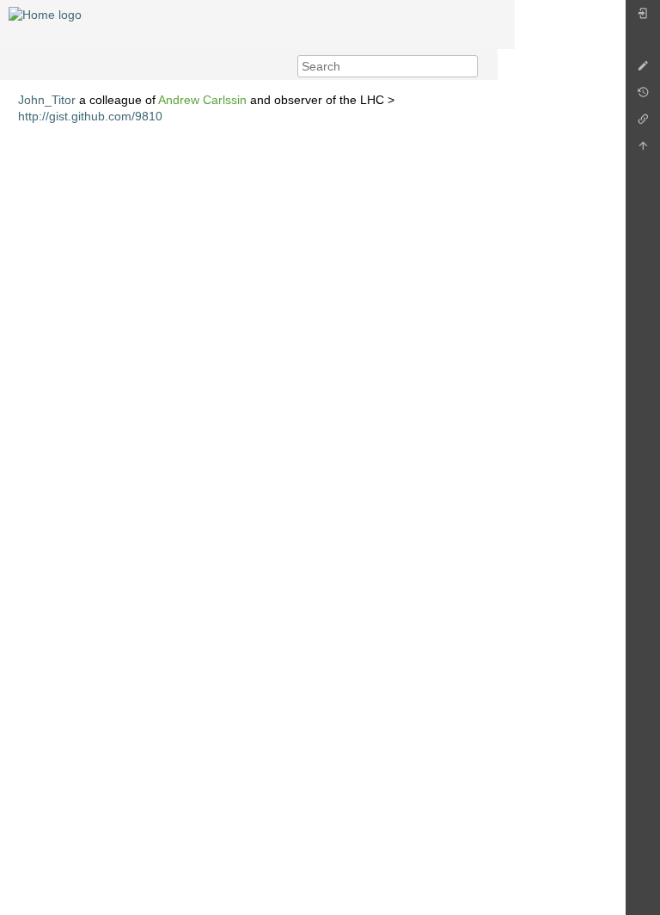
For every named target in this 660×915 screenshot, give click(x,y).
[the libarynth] (45, 14)
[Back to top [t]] (643, 150)
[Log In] (643, 17)
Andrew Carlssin (202, 100)
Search (469, 66)
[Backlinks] (643, 123)
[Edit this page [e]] (643, 70)
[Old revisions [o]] (643, 96)
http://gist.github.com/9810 (90, 116)
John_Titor (47, 100)
